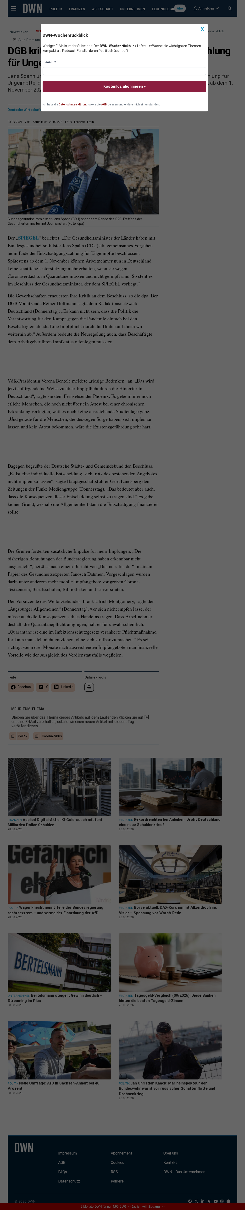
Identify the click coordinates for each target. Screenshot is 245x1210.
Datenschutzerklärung (73, 104)
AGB (104, 104)
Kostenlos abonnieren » (124, 86)
